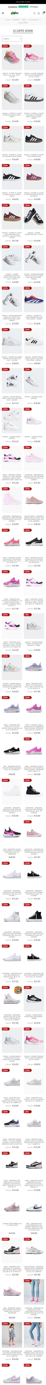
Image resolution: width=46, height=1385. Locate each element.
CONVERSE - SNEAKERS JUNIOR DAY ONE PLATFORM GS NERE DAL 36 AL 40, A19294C (34, 934)
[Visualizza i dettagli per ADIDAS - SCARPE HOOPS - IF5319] (34, 421)
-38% (27, 247)
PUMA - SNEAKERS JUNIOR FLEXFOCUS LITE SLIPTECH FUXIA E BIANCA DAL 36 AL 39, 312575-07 (12, 560)
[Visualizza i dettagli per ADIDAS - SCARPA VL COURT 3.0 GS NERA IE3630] (34, 139)
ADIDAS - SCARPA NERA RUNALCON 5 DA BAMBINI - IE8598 (34, 1016)
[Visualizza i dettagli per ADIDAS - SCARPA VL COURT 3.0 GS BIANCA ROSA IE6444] (12, 139)
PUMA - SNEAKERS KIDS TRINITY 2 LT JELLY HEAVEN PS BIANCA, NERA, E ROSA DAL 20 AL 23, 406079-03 (12, 644)
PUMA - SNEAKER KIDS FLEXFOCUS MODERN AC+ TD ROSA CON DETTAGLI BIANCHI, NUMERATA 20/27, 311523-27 (12, 602)
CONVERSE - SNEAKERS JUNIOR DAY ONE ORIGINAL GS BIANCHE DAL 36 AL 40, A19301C (12, 810)
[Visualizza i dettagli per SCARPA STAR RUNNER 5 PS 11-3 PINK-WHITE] (12, 1208)
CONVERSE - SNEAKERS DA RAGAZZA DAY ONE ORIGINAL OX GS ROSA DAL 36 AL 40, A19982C (34, 477)
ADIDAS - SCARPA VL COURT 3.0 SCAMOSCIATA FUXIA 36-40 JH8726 (34, 194)
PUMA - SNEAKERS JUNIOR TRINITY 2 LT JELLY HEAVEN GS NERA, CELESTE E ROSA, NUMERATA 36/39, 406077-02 (12, 1142)
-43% (5, 247)
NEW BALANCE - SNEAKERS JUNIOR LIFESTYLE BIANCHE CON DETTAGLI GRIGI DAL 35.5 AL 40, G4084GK (33, 1269)
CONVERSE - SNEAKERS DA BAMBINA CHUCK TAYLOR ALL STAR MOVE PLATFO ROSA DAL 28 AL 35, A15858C (34, 1353)
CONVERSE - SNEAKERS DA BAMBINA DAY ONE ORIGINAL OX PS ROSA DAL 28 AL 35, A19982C (34, 852)
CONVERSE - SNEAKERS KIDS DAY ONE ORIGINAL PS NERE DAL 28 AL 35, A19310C (34, 975)
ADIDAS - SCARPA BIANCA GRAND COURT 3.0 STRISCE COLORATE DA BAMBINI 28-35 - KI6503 (12, 686)
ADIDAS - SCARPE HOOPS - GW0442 (12, 437)
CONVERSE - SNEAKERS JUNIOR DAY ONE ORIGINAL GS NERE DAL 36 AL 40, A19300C (34, 810)
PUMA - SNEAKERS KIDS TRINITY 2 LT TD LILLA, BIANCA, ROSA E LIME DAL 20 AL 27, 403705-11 (12, 727)
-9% (27, 615)
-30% (27, 46)
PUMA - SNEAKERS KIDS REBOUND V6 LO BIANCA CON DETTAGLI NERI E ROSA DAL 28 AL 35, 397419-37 (12, 1269)
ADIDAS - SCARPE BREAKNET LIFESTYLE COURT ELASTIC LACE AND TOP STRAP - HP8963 (34, 276)
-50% (27, 205)
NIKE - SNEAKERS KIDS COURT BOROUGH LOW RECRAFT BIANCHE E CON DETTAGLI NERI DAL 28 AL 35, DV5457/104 (34, 1227)
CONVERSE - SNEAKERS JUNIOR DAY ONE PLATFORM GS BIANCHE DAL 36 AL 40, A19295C (12, 934)
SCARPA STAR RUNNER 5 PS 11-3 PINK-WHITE (12, 1224)
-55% (5, 46)
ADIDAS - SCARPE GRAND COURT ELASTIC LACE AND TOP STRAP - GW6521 (34, 358)
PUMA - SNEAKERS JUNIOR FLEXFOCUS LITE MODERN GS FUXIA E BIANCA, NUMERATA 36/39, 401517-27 (34, 769)
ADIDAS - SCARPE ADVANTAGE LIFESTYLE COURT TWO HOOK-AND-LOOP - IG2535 (12, 276)
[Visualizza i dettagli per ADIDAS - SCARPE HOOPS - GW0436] (34, 381)
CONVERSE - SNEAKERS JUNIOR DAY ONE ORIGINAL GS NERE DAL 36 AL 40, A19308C (34, 893)
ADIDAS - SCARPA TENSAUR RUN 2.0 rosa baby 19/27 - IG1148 (12, 75)
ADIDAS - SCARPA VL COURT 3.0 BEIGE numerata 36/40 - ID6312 (12, 115)
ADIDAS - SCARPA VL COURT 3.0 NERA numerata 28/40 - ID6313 (12, 194)
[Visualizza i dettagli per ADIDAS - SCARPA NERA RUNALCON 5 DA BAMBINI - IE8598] (34, 999)
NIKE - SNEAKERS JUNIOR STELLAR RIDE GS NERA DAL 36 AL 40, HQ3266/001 (12, 768)
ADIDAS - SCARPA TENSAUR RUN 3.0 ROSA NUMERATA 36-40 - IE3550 (34, 75)
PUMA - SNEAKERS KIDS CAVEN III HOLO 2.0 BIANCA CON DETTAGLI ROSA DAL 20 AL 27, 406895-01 (34, 1142)
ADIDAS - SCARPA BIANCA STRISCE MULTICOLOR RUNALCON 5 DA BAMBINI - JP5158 (12, 1059)
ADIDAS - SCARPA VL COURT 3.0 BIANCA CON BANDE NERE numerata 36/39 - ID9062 (34, 116)
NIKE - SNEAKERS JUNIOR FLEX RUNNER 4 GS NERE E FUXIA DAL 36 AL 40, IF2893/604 (12, 852)
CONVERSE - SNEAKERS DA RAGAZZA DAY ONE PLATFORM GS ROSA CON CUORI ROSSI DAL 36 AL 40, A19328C (34, 1311)
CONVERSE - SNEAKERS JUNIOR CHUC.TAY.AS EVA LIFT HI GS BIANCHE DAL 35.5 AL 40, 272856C (12, 1017)
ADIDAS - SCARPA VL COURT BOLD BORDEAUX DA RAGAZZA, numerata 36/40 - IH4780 (12, 235)
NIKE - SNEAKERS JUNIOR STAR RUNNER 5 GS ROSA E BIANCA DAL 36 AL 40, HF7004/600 (12, 1310)
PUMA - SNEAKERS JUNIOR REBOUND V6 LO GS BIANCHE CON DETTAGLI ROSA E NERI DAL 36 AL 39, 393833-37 (34, 1184)
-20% (27, 447)
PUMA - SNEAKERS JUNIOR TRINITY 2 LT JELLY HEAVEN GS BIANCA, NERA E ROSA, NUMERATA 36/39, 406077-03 (12, 477)
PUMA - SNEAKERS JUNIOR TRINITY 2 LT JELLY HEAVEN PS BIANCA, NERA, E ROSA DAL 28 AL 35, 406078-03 (34, 601)
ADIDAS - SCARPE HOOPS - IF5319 (34, 437)
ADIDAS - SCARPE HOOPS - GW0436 (34, 397)
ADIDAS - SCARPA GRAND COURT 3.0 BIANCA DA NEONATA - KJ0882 (34, 643)
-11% (5, 205)
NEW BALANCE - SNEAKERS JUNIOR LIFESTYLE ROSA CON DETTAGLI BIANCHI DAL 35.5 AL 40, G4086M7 (34, 519)
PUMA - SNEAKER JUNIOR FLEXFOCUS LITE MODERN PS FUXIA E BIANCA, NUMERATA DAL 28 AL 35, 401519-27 (34, 727)
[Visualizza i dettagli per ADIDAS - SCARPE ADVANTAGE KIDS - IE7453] (34, 217)
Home (8, 20)
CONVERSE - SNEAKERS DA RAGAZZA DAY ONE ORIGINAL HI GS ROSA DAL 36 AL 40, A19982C (12, 519)
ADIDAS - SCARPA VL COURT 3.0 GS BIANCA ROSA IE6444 (12, 155)
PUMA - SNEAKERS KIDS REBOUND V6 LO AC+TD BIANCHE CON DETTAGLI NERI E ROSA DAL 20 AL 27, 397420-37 (12, 1184)
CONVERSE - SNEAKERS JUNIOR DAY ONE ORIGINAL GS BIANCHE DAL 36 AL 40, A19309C (12, 893)
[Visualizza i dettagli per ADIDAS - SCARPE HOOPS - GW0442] (12, 421)
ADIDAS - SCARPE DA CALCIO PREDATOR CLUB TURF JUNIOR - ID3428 (34, 317)
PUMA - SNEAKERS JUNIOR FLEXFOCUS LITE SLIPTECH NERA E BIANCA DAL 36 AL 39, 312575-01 (34, 560)
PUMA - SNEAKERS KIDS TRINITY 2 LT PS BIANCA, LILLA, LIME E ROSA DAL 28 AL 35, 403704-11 (34, 686)
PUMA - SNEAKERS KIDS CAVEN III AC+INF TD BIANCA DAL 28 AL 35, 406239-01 (34, 1099)
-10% (27, 86)
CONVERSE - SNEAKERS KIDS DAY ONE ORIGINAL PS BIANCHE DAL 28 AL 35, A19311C (12, 976)
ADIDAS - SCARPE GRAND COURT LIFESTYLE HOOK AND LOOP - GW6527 (12, 398)
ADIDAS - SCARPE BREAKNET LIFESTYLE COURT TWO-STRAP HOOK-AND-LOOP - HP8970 (12, 318)
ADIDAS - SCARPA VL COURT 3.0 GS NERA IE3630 (34, 155)
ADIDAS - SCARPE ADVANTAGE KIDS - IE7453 (34, 233)
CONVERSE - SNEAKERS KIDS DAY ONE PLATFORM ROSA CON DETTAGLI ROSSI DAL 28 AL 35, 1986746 (12, 1353)
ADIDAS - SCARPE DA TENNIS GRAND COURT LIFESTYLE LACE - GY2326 (12, 358)
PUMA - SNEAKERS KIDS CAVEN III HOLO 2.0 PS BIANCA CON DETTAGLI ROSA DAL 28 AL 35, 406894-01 (12, 1100)
